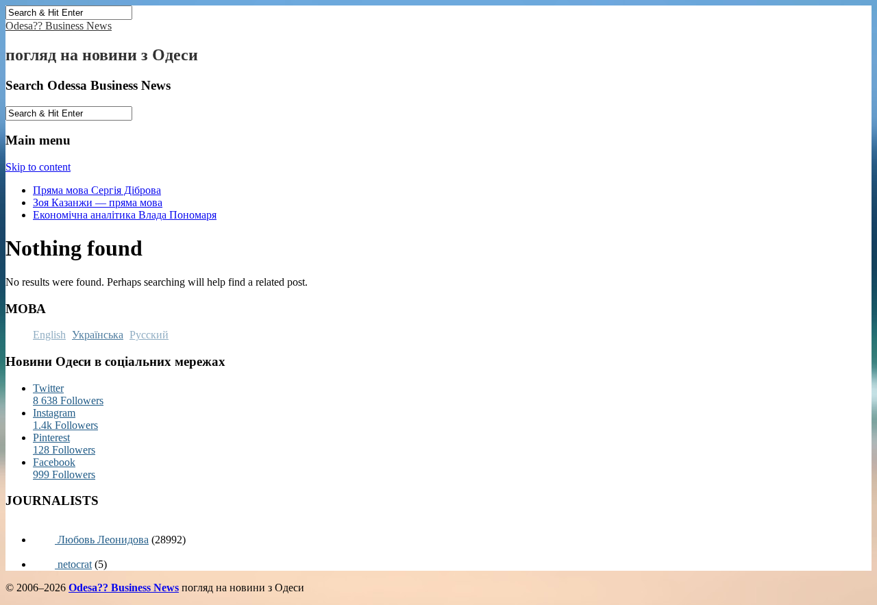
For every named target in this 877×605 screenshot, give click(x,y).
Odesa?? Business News (58, 26)
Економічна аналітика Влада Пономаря (125, 215)
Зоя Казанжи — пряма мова (97, 202)
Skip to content (38, 167)
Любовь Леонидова (102, 539)
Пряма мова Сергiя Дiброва (97, 190)
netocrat (73, 564)
